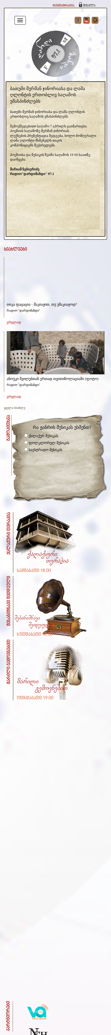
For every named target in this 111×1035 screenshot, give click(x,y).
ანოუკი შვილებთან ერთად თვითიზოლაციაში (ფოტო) (53, 379)
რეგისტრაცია (64, 5)
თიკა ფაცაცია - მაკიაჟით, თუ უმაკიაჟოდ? (42, 304)
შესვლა (89, 5)
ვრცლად (14, 322)
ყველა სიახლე (14, 408)
